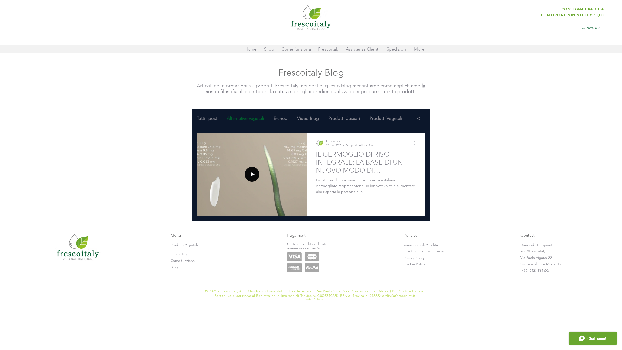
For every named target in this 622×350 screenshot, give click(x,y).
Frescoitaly (179, 254)
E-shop (280, 118)
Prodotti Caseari (344, 118)
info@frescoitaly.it (534, 251)
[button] (591, 28)
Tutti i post (207, 118)
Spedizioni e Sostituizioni (424, 251)
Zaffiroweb (319, 299)
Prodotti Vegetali (386, 118)
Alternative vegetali (245, 118)
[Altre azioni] (416, 143)
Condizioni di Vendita (421, 245)
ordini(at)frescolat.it (398, 295)
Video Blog (308, 118)
